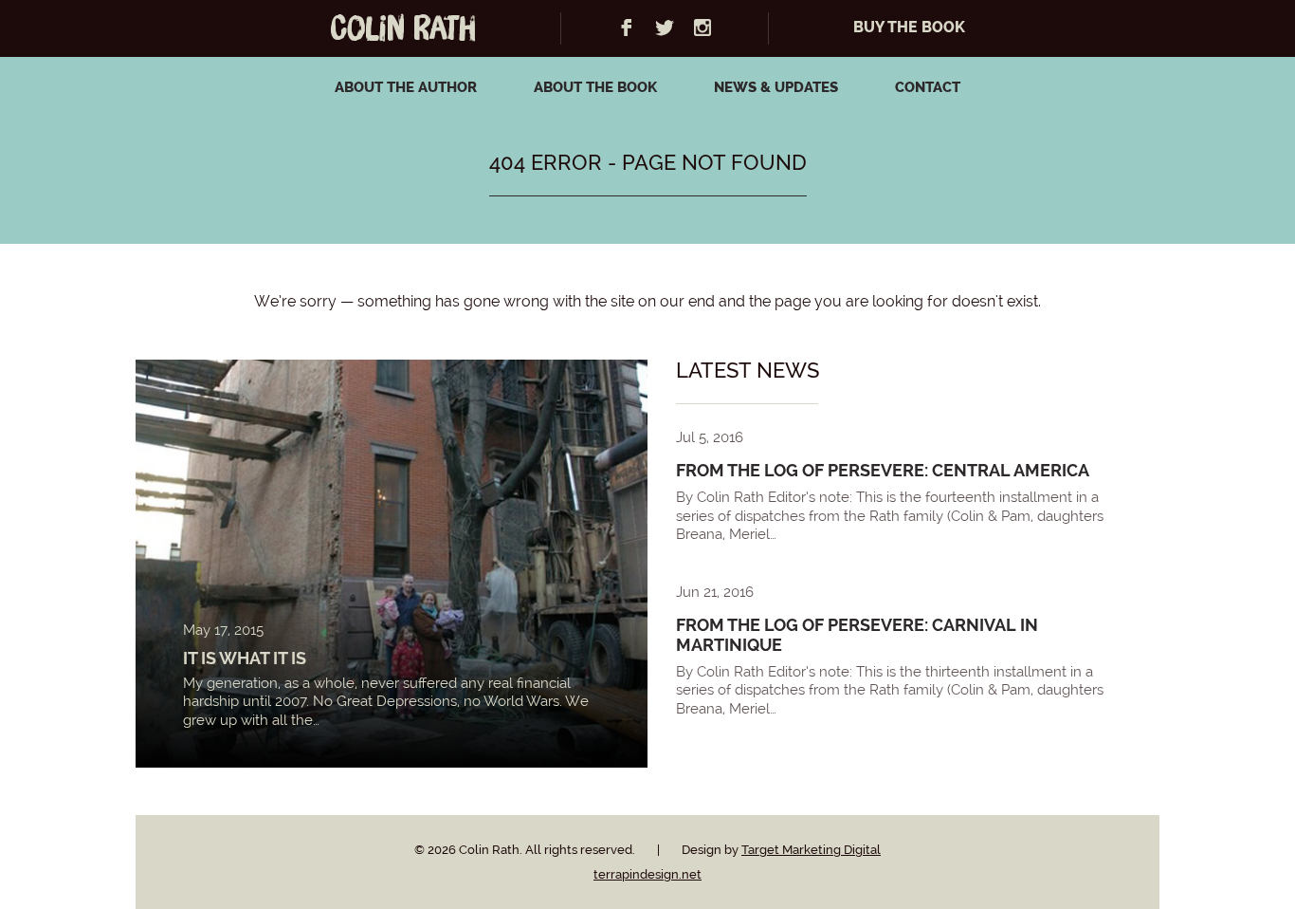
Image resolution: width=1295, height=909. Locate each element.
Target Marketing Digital (811, 850)
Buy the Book (909, 27)
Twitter (664, 27)
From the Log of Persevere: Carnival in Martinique (857, 635)
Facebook (626, 27)
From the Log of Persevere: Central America (882, 470)
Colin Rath (403, 29)
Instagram (702, 27)
